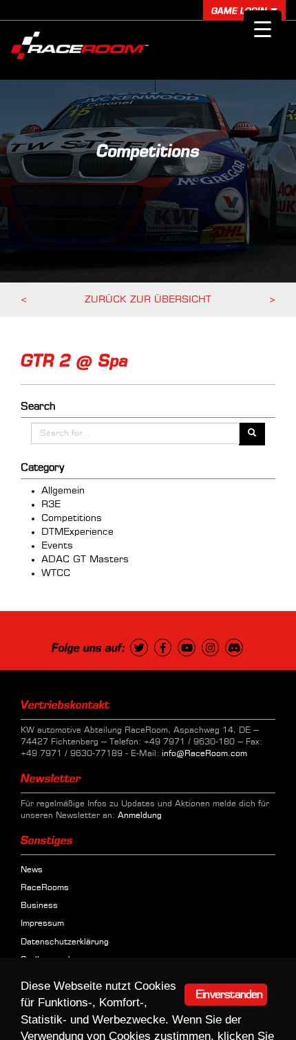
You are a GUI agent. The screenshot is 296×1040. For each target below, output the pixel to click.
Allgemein (63, 491)
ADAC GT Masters (85, 559)
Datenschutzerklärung (65, 942)
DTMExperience (77, 532)
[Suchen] (252, 434)
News (32, 870)
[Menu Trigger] (263, 29)
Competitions (71, 518)
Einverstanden (229, 994)
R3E (51, 504)
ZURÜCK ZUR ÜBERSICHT (148, 300)
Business (39, 906)
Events (57, 546)
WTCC (55, 573)
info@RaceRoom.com (204, 754)
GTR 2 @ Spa (74, 361)
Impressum (42, 924)
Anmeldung (140, 816)
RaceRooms (45, 888)
